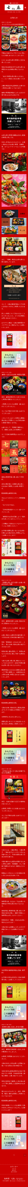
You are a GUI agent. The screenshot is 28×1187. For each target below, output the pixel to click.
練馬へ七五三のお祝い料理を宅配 (13, 374)
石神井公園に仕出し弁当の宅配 (13, 1027)
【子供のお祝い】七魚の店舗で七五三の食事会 (13, 772)
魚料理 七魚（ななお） (14, 1179)
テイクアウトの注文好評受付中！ (13, 24)
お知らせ (14, 18)
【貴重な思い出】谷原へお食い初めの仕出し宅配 (13, 583)
